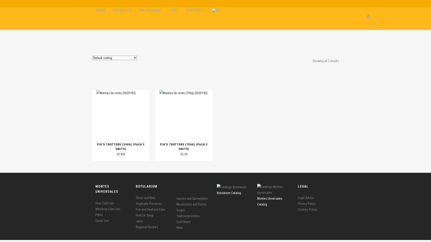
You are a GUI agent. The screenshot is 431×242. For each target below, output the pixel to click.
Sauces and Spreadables (192, 198)
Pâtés (99, 215)
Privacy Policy (307, 203)
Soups (180, 210)
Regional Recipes (147, 227)
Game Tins (102, 221)
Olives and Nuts (145, 198)
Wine (179, 227)
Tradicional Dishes (188, 216)
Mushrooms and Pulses (191, 204)
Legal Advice (306, 198)
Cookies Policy (307, 209)
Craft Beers (183, 222)
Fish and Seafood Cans (150, 209)
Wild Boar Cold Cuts (107, 209)
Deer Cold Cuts (104, 203)
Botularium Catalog (229, 193)
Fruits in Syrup (145, 215)
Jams (139, 221)
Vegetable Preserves (149, 203)
